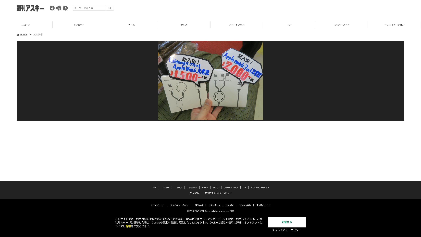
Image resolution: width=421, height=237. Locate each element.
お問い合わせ (214, 205)
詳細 (128, 226)
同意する (287, 222)
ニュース (178, 187)
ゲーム (79, 24)
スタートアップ (184, 24)
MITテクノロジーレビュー (219, 193)
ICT (236, 24)
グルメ (131, 24)
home (23, 34)
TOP (395, 24)
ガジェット (26, 24)
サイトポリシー (158, 205)
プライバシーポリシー (180, 205)
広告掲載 (230, 205)
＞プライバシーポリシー (286, 230)
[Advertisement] (344, 9)
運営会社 (199, 205)
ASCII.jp (196, 193)
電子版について (263, 205)
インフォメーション (342, 24)
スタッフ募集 (245, 205)
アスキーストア (289, 24)
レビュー (165, 187)
